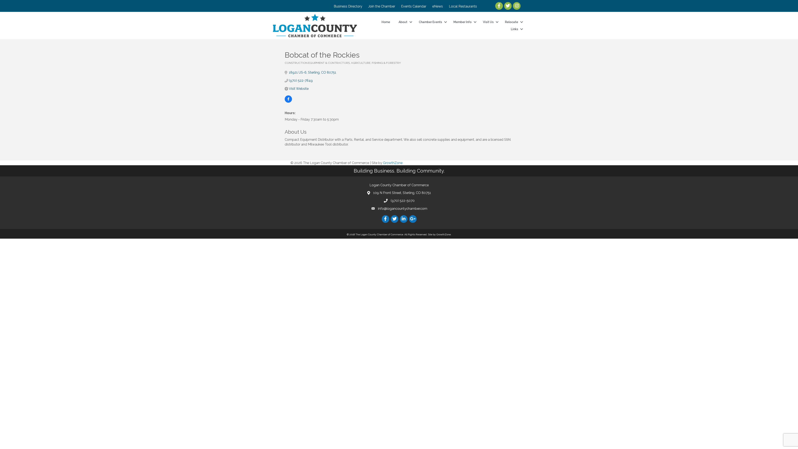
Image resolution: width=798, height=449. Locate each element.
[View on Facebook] (288, 102)
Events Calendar (413, 6)
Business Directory (348, 6)
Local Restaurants (463, 6)
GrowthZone (393, 163)
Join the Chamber (381, 6)
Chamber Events (430, 22)
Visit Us (488, 22)
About (403, 22)
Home (386, 22)
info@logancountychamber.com (402, 209)
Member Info (462, 22)
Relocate (511, 22)
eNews (437, 6)
